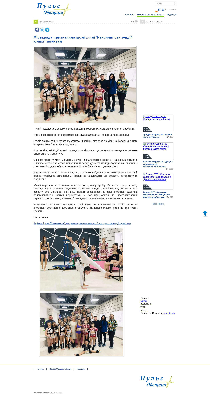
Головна (129, 15)
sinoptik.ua (169, 313)
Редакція (171, 15)
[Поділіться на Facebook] (37, 31)
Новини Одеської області (150, 15)
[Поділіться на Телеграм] (47, 31)
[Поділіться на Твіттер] (42, 31)
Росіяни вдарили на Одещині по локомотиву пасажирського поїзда (158, 164)
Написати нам (170, 9)
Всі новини (158, 204)
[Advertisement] (114, 7)
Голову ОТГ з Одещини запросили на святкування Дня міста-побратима (156, 194)
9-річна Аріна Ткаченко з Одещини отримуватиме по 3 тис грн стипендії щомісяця (82, 223)
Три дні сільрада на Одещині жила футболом (157, 135)
